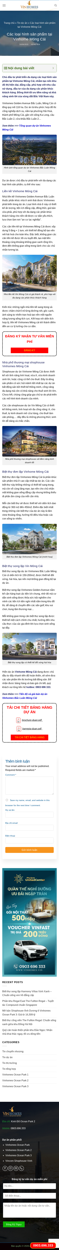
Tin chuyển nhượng (12, 1051)
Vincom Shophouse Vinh (18, 1161)
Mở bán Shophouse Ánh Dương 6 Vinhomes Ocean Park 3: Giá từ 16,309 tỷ (26, 1012)
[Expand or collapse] (53, 68)
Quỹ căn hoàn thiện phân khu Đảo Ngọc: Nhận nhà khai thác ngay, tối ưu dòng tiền (27, 1032)
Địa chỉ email (11, 823)
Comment (10, 775)
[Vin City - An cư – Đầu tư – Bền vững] (29, 5)
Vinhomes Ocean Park (17, 1145)
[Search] (55, 5)
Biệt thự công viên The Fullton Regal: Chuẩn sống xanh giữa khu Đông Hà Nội (29, 1022)
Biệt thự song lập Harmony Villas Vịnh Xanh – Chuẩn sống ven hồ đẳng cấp (27, 993)
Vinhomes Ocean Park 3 (15, 1086)
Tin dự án (22, 23)
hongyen (35, 44)
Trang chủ (9, 23)
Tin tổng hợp (9, 1069)
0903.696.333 (18, 1128)
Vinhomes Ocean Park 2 (15, 1080)
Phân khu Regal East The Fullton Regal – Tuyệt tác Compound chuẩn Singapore (28, 1003)
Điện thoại (10, 836)
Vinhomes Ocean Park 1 (15, 1074)
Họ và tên (10, 810)
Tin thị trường (9, 1063)
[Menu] (4, 5)
